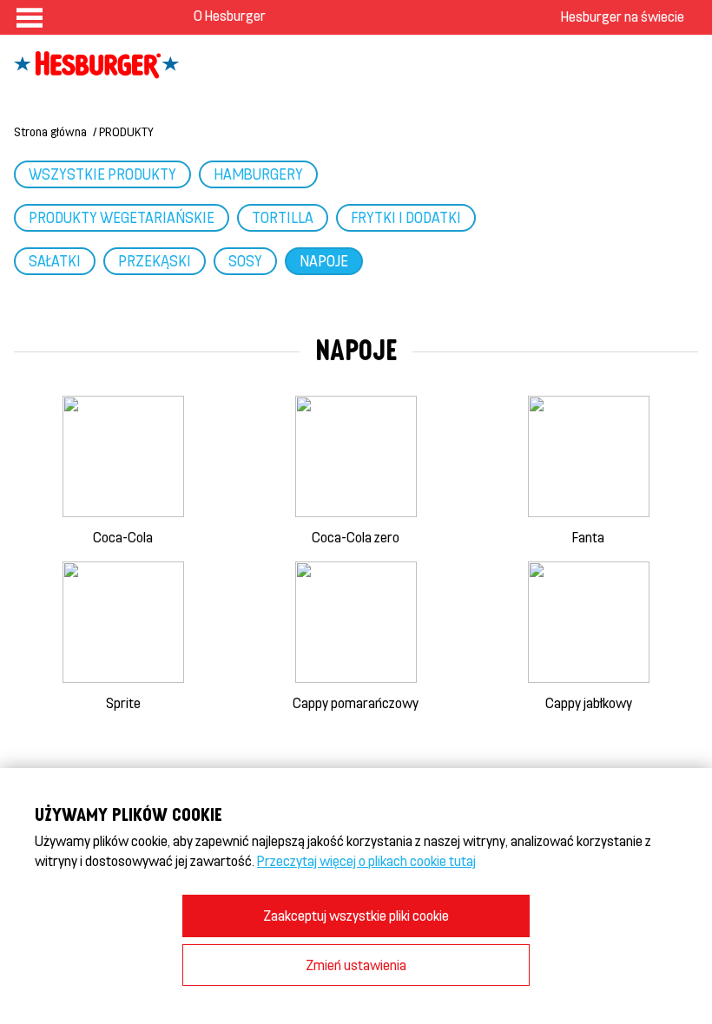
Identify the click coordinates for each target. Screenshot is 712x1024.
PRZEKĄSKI (154, 260)
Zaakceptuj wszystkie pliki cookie (356, 915)
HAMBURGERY (258, 173)
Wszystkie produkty (102, 173)
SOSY (245, 260)
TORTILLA (282, 217)
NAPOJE (324, 260)
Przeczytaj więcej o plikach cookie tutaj (366, 860)
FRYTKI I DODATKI (406, 217)
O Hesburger (230, 15)
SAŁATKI (55, 260)
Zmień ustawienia (356, 964)
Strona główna (50, 131)
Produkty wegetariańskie (121, 217)
